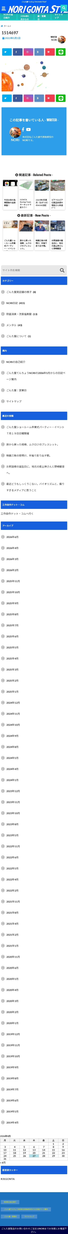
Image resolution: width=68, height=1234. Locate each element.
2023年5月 (12, 835)
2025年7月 (12, 625)
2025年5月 (12, 647)
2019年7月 (12, 1089)
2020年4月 (12, 989)
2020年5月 (12, 978)
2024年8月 (12, 746)
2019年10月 (13, 1056)
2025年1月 (12, 691)
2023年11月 (13, 802)
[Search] (62, 270)
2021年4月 (12, 923)
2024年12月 (13, 702)
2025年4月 (12, 658)
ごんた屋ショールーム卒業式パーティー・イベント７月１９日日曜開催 (35, 430)
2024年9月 (12, 735)
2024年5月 (12, 757)
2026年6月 (12, 536)
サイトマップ (59, 16)
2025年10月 (13, 592)
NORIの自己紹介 (8, 16)
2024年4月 (12, 768)
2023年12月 (13, 791)
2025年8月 (12, 614)
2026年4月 (12, 547)
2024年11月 (13, 713)
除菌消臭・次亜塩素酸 (19, 314)
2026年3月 (12, 558)
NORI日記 (12, 302)
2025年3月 (12, 669)
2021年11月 (13, 901)
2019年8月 (12, 1078)
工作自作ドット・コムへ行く (17, 513)
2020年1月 (12, 1023)
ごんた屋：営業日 (41, 16)
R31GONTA (8, 1178)
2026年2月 (12, 570)
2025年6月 (12, 636)
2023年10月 (13, 813)
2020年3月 (12, 1000)
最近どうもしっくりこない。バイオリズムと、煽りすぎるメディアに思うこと (35, 487)
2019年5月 (12, 1111)
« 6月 (3, 1162)
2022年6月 (12, 857)
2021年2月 (12, 934)
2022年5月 (12, 868)
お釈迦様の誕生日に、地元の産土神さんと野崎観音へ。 (35, 469)
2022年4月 (12, 879)
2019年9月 (12, 1067)
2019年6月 (12, 1100)
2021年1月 (12, 945)
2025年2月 (12, 680)
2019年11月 (13, 1045)
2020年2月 (12, 1011)
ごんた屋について (16, 336)
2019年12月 (13, 1034)
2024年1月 (12, 779)
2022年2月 (12, 890)
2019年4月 (12, 1122)
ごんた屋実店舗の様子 (19, 291)
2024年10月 (13, 724)
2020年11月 (13, 956)
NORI (54, 40)
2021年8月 (12, 912)
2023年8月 (12, 824)
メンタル (11, 325)
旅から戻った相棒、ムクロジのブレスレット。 (32, 444)
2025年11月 (13, 581)
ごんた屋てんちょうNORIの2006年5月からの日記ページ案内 (25, 16)
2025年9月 (12, 603)
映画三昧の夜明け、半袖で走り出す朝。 (29, 455)
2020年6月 (12, 967)
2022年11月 (13, 846)
